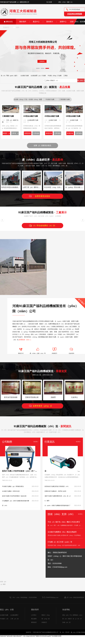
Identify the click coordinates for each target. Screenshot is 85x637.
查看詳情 (27, 133)
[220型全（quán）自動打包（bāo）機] (31, 112)
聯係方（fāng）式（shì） (49, 615)
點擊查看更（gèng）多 (42, 406)
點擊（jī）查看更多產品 (42, 145)
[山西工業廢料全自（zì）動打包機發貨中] (32, 184)
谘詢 (17, 27)
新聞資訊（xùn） (78, 615)
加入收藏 (49, 2)
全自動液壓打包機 (32, 120)
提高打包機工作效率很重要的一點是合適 (14, 496)
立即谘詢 (36, 133)
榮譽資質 (34, 622)
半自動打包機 (50, 99)
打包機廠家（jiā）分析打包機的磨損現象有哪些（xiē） (15, 503)
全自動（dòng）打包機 (20, 100)
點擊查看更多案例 (42, 196)
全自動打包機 (25, 75)
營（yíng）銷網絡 (47, 618)
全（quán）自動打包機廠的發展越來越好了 (57, 505)
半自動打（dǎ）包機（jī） (8, 618)
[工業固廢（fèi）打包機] (10, 112)
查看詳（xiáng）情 (6, 133)
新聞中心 (63, 22)
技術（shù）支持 (76, 22)
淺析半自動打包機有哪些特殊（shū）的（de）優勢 (57, 498)
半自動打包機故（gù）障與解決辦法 (13, 486)
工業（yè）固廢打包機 (17, 618)
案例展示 (49, 22)
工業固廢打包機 (64, 99)
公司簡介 (34, 615)
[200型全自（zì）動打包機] (53, 112)
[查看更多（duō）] (25, 339)
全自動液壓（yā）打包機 (38, 75)
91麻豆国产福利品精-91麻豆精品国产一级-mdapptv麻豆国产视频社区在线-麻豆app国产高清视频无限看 (30, 636)
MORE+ (35, 441)
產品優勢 (34, 618)
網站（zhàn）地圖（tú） (65, 2)
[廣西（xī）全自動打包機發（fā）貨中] (74, 184)
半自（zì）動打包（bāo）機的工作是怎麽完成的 (65, 522)
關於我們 (22, 22)
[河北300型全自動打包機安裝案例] (53, 184)
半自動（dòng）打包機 (54, 75)
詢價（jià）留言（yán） (69, 622)
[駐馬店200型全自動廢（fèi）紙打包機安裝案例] (11, 184)
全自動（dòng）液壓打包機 (35, 100)
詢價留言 (6, 27)
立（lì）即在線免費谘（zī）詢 (42, 226)
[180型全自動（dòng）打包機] (74, 112)
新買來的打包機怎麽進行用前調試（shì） (57, 486)
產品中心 (36, 22)
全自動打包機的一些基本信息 (11, 491)
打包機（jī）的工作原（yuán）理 (60, 542)
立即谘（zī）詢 (14, 133)
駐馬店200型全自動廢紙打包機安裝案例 (15, 187)
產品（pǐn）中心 (67, 615)
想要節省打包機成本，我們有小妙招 (55, 491)
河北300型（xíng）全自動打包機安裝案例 (58, 187)
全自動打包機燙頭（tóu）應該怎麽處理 (62, 532)
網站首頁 (9, 22)
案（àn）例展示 (67, 618)
